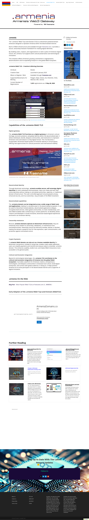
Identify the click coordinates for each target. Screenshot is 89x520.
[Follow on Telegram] (70, 45)
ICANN (30, 503)
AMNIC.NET (31, 498)
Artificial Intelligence (16, 5)
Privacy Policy (14, 501)
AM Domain (22, 2)
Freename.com (46, 47)
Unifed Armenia (78, 2)
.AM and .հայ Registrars (45, 5)
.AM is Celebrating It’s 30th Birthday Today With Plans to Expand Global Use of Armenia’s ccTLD (71, 179)
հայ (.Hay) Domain (70, 2)
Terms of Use (14, 503)
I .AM (17, 2)
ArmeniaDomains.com (47, 307)
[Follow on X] (65, 45)
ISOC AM (31, 496)
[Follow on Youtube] (72, 45)
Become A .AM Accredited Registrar (30, 5)
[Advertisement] (44, 428)
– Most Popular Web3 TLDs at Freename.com (26, 284)
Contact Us (14, 498)
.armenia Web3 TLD (50, 2)
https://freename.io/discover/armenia (38, 120)
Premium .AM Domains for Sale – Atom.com (35, 2)
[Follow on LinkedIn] (67, 45)
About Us (13, 496)
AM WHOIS (31, 501)
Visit (39, 322)
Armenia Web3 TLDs (60, 2)
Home (13, 2)
